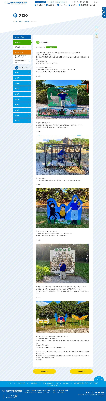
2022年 (17, 94)
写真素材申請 (21, 383)
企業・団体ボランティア (20, 61)
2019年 (17, 110)
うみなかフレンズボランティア (20, 57)
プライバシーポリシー (53, 385)
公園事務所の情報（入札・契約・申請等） (86, 383)
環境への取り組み (48, 383)
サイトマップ (11, 383)
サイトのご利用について (34, 383)
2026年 (17, 73)
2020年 (17, 105)
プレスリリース (67, 383)
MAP (49, 390)
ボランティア (19, 52)
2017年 (17, 121)
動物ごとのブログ (20, 47)
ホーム (15, 21)
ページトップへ (99, 380)
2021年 (17, 99)
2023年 (17, 89)
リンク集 (58, 383)
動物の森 (27, 21)
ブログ (21, 21)
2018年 (17, 115)
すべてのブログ (20, 37)
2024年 (17, 83)
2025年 (17, 78)
